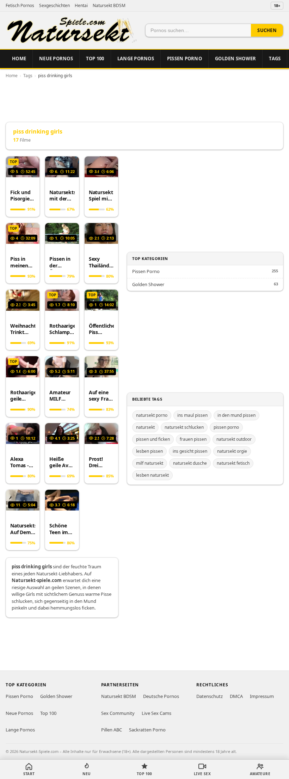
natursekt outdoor (234, 439)
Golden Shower (235, 58)
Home (19, 58)
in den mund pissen (236, 415)
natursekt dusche (190, 463)
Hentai (81, 5)
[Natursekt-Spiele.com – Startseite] (71, 30)
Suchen (267, 30)
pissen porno (226, 427)
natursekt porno (151, 415)
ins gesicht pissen (190, 451)
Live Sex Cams (156, 713)
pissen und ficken (153, 439)
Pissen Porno (184, 58)
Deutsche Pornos (161, 696)
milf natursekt (149, 463)
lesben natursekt (152, 475)
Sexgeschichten (54, 5)
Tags (275, 58)
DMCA (236, 696)
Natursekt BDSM (109, 5)
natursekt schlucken (184, 427)
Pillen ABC (111, 730)
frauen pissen (193, 439)
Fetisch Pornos (20, 5)
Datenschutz (209, 696)
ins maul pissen (192, 415)
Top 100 (95, 58)
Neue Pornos (56, 58)
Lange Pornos (135, 58)
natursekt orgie (232, 451)
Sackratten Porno (147, 730)
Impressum (262, 696)
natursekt (145, 427)
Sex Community (118, 713)
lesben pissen (149, 451)
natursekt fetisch (233, 463)
